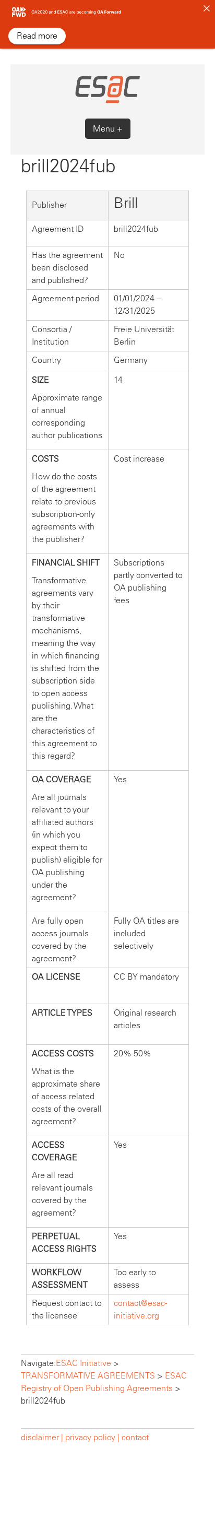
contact (135, 1437)
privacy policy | (92, 1437)
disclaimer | (43, 1437)
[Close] (206, 8)
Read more (37, 36)
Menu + (108, 129)
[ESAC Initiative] (107, 102)
